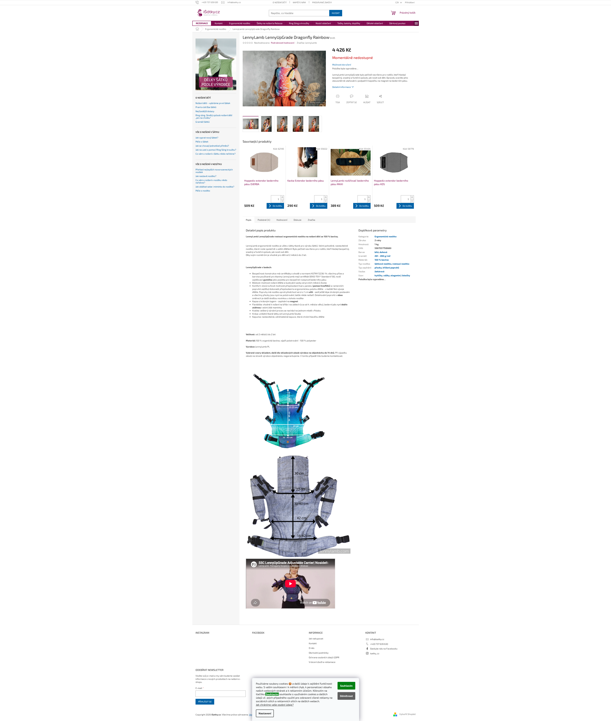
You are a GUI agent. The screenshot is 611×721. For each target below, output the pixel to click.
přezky (378, 267)
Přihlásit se (205, 701)
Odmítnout (346, 695)
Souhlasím (346, 685)
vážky (386, 275)
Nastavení (265, 713)
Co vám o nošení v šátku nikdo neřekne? (215, 154)
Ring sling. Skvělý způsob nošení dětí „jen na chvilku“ (214, 116)
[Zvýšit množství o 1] (282, 197)
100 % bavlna (382, 259)
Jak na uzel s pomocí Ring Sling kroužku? (216, 150)
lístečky (406, 275)
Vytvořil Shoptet (407, 714)
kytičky (378, 275)
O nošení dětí (279, 2)
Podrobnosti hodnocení (282, 42)
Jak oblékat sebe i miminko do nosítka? (215, 186)
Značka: (307, 42)
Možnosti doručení (341, 64)
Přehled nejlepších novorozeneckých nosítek (214, 170)
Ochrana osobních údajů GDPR (324, 657)
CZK (397, 2)
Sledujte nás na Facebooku (383, 648)
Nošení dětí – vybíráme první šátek (213, 103)
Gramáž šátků (203, 122)
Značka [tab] (311, 219)
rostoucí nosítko (400, 263)
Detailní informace (341, 87)
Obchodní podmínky (318, 652)
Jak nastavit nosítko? (206, 176)
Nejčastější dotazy (205, 111)
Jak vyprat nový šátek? (207, 137)
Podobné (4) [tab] (264, 219)
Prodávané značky (322, 2)
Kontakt (313, 643)
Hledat (336, 13)
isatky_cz (374, 653)
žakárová (379, 271)
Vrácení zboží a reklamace (322, 662)
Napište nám (299, 2)
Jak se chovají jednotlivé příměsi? (212, 146)
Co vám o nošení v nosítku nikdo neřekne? (211, 181)
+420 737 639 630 (379, 644)
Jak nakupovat (316, 638)
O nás (311, 648)
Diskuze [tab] (297, 219)
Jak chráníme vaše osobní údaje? (275, 704)
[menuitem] (202, 23)
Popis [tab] (248, 219)
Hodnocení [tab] (282, 219)
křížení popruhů (391, 267)
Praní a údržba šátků (206, 107)
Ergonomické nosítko (385, 236)
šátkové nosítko (383, 263)
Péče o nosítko (203, 190)
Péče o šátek (202, 141)
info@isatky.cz (377, 639)
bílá (377, 252)
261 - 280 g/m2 (382, 256)
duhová (383, 252)
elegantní (396, 275)
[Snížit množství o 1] (282, 201)
